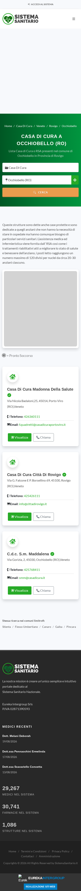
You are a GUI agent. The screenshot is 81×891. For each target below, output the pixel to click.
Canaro (46, 626)
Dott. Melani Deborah (16, 735)
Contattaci (27, 856)
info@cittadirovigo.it (33, 504)
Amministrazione (49, 856)
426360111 (32, 416)
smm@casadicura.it (32, 577)
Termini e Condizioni (33, 851)
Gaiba (58, 626)
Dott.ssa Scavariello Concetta (22, 766)
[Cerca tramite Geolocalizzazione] (75, 180)
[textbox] (39, 167)
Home (12, 851)
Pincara (71, 626)
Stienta (6, 626)
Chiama (45, 437)
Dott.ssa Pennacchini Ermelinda (23, 751)
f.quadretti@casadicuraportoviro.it (42, 424)
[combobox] (40, 167)
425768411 (32, 569)
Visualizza (21, 437)
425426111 (32, 496)
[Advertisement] (40, 71)
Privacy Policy (60, 851)
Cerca (42, 192)
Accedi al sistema (42, 4)
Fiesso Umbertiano (26, 626)
